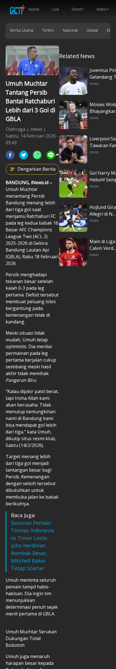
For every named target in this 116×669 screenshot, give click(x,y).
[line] (50, 154)
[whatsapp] (37, 154)
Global (92, 30)
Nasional (70, 30)
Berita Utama (21, 30)
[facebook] (10, 154)
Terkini (48, 30)
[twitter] (23, 154)
